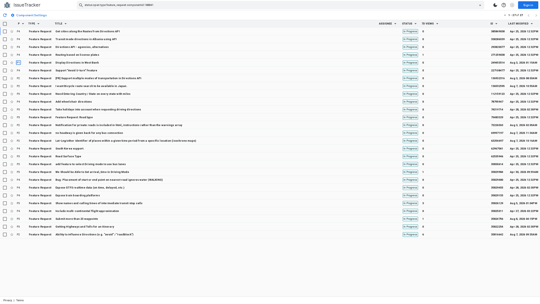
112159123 (498, 93)
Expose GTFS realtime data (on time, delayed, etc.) (89, 187)
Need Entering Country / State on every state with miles (92, 93)
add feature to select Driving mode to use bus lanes (90, 164)
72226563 (497, 125)
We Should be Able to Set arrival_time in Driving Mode (92, 172)
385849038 (498, 31)
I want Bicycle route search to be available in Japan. (91, 86)
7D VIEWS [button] (428, 23)
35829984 (497, 172)
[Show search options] (480, 5)
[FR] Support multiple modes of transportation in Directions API (98, 78)
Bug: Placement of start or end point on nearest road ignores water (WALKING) (109, 179)
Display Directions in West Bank (77, 62)
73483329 (497, 117)
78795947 (497, 101)
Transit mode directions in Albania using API (86, 39)
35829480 (497, 179)
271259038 (498, 54)
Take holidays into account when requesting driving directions (98, 109)
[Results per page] (505, 15)
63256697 (497, 140)
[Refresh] (5, 15)
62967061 (497, 148)
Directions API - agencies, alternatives (82, 47)
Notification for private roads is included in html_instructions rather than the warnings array (118, 125)
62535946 (497, 156)
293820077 (498, 47)
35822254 (497, 226)
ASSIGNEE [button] (385, 23)
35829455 (497, 187)
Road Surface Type (68, 156)
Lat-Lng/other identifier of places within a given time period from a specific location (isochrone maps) (125, 140)
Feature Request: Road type (74, 117)
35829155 (497, 195)
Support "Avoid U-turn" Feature (76, 70)
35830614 (497, 164)
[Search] (81, 5)
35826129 (497, 203)
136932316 (498, 78)
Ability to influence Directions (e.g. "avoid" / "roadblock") (94, 234)
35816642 (497, 234)
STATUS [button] (407, 23)
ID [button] (491, 23)
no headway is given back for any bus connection (89, 132)
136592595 (498, 86)
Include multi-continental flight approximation (87, 211)
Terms (20, 300)
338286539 (498, 39)
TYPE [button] (31, 23)
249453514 (498, 62)
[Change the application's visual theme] (495, 5)
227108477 (498, 70)
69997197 (497, 132)
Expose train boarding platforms (77, 195)
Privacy (7, 300)
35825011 (497, 211)
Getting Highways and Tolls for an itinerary (84, 226)
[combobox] (281, 5)
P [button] (19, 23)
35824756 (497, 218)
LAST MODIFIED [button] (518, 23)
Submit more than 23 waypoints (76, 218)
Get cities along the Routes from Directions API (87, 31)
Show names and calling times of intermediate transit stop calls (99, 203)
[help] (504, 5)
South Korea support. (69, 148)
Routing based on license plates (77, 54)
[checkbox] (5, 24)
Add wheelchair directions (73, 101)
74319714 (497, 109)
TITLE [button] (58, 23)
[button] (23, 23)
